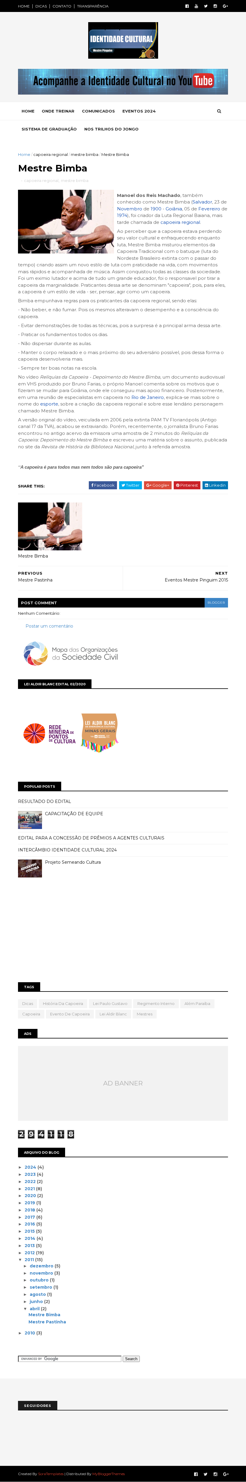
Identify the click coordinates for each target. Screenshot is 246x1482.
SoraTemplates (51, 1474)
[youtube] (196, 6)
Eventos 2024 (139, 111)
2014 (31, 1238)
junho (37, 1301)
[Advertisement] (123, 931)
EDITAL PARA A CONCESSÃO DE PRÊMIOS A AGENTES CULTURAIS (91, 838)
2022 (31, 1181)
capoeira (31, 1014)
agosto (38, 1294)
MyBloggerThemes (108, 1474)
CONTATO (61, 6)
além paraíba (197, 1003)
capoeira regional (50, 154)
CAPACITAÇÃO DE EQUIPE (74, 813)
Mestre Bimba (33, 556)
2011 (30, 1259)
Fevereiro (209, 209)
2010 (30, 1333)
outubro (40, 1280)
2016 (30, 1224)
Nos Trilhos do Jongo (111, 129)
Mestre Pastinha (47, 1322)
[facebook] (187, 6)
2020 (31, 1195)
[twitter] (206, 6)
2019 (30, 1202)
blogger (216, 603)
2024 (31, 1167)
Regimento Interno (156, 1003)
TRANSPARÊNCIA (93, 6)
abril (35, 1308)
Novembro (129, 209)
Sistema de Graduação (49, 129)
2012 (30, 1252)
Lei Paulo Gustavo (110, 1003)
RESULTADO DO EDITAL (44, 801)
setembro (41, 1287)
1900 (156, 209)
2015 (30, 1231)
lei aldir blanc (113, 1014)
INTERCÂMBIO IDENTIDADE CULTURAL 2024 (67, 850)
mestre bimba (84, 154)
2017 (30, 1217)
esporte (49, 404)
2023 (31, 1174)
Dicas (27, 1003)
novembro (42, 1273)
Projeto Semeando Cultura (73, 862)
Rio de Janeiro (147, 397)
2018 (30, 1210)
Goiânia (174, 209)
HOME (24, 6)
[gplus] (225, 6)
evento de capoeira (70, 1014)
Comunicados (98, 111)
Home (28, 111)
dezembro (42, 1266)
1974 (122, 215)
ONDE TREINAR (58, 111)
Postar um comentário (49, 626)
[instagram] (215, 6)
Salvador (202, 202)
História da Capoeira (63, 1003)
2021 (30, 1188)
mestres (144, 1014)
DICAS (41, 6)
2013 (30, 1245)
